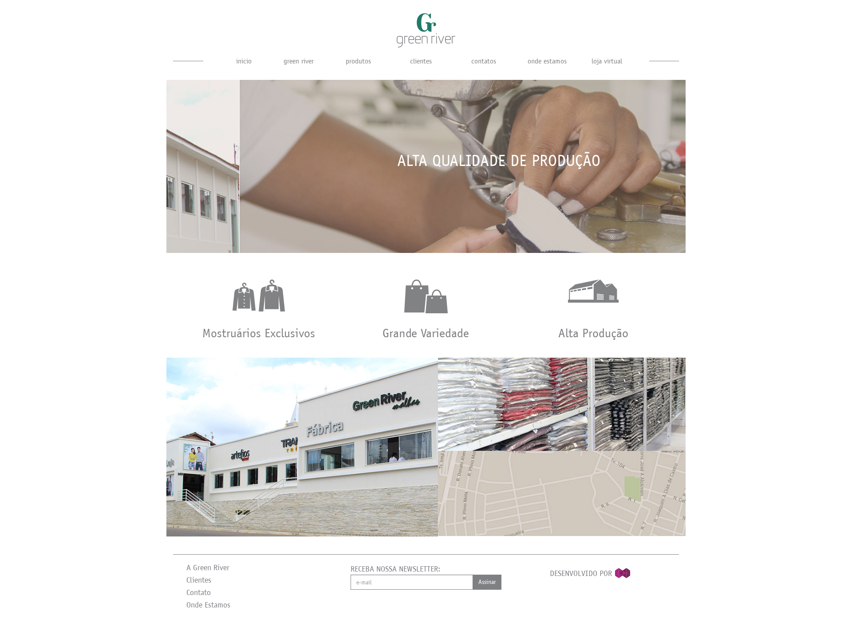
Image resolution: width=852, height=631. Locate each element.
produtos (358, 61)
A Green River (207, 567)
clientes (421, 61)
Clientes (198, 580)
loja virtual (607, 61)
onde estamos (547, 61)
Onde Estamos (208, 605)
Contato (198, 592)
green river (299, 61)
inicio (244, 61)
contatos (483, 61)
